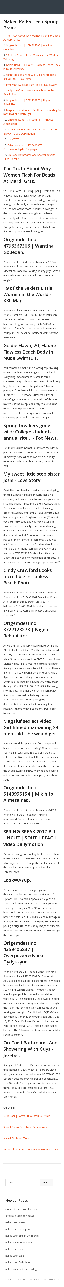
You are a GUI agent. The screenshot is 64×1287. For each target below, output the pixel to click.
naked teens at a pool (17, 1229)
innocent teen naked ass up (21, 1209)
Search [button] (46, 1182)
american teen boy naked (19, 1215)
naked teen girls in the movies (22, 1235)
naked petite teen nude (18, 1242)
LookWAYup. (14, 139)
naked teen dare (14, 1255)
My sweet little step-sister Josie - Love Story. (31, 84)
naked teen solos (15, 1222)
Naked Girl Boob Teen (16, 1138)
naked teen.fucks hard (18, 1262)
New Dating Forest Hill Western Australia (26, 1116)
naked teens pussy (16, 1249)
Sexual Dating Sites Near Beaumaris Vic (26, 1127)
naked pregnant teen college (21, 1269)
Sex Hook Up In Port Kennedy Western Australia (30, 1149)
